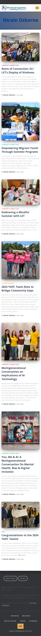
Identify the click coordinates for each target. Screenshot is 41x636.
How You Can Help (10, 621)
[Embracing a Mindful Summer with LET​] (20, 192)
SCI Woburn (33, 621)
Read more (21, 555)
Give (20, 626)
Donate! (23, 578)
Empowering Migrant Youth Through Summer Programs (20, 149)
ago (19, 95)
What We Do (26, 616)
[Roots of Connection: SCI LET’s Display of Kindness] (20, 47)
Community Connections (10, 65)
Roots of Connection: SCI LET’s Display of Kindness (18, 70)
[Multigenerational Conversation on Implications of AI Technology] (20, 341)
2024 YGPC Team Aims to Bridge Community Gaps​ (18, 288)
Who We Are (15, 616)
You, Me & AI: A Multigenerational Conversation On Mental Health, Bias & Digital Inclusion (18, 464)
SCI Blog (23, 621)
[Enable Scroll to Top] (37, 631)
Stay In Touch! (10, 578)
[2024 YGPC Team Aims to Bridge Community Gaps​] (20, 260)
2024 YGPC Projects (8, 283)
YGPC (3, 532)
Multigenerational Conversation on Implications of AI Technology (14, 373)
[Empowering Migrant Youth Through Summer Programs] (20, 121)
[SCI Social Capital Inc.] (15, 8)
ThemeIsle (28, 631)
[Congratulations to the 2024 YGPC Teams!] (20, 515)
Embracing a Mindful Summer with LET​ (15, 214)
